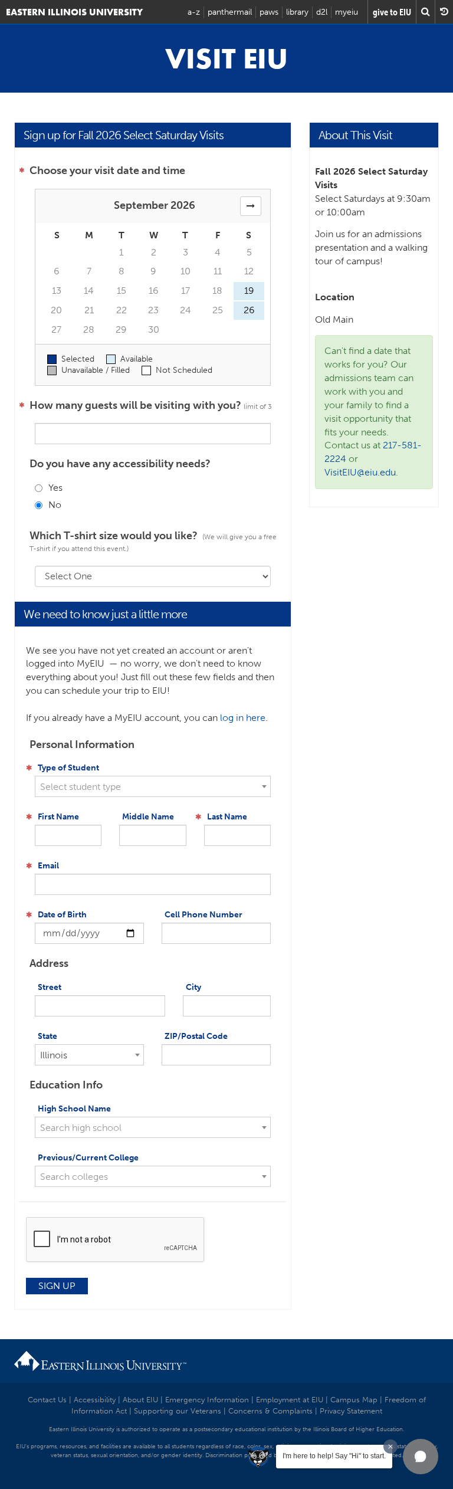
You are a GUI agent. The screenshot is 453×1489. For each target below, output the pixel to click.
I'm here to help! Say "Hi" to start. (334, 1456)
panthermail (230, 12)
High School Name (74, 1109)
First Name (58, 817)
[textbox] (153, 787)
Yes (55, 487)
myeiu (346, 12)
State (47, 1036)
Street (49, 987)
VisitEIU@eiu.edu (360, 472)
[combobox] (153, 786)
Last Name (227, 817)
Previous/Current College (88, 1158)
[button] (420, 1456)
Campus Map (354, 1399)
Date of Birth (62, 915)
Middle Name (148, 817)
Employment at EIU (289, 1399)
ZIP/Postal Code (196, 1036)
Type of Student (68, 768)
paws (269, 12)
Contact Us (47, 1399)
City (193, 987)
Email (48, 866)
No (54, 504)
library (297, 12)
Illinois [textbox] (53, 1055)
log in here (242, 717)
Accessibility (95, 1399)
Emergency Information (207, 1399)
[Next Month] (250, 206)
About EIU (140, 1399)
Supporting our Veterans (177, 1410)
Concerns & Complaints (270, 1410)
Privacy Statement (351, 1410)
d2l (321, 12)
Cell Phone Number (203, 915)
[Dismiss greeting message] (390, 1446)
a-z (194, 12)
